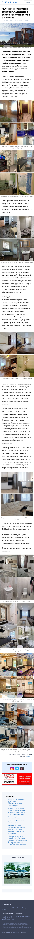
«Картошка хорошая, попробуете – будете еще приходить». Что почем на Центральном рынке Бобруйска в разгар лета (17, 840)
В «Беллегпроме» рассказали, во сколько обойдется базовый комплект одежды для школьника (16, 829)
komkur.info (19, 926)
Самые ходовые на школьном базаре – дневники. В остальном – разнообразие (17, 820)
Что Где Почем (18, 20)
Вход (28, 2)
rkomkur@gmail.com (8, 920)
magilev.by (29, 756)
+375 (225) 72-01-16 (8, 916)
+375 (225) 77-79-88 (8, 918)
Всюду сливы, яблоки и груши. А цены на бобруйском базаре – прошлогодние (16, 803)
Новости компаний (17, 858)
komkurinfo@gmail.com (23, 916)
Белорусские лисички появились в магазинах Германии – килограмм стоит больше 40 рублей (16, 811)
